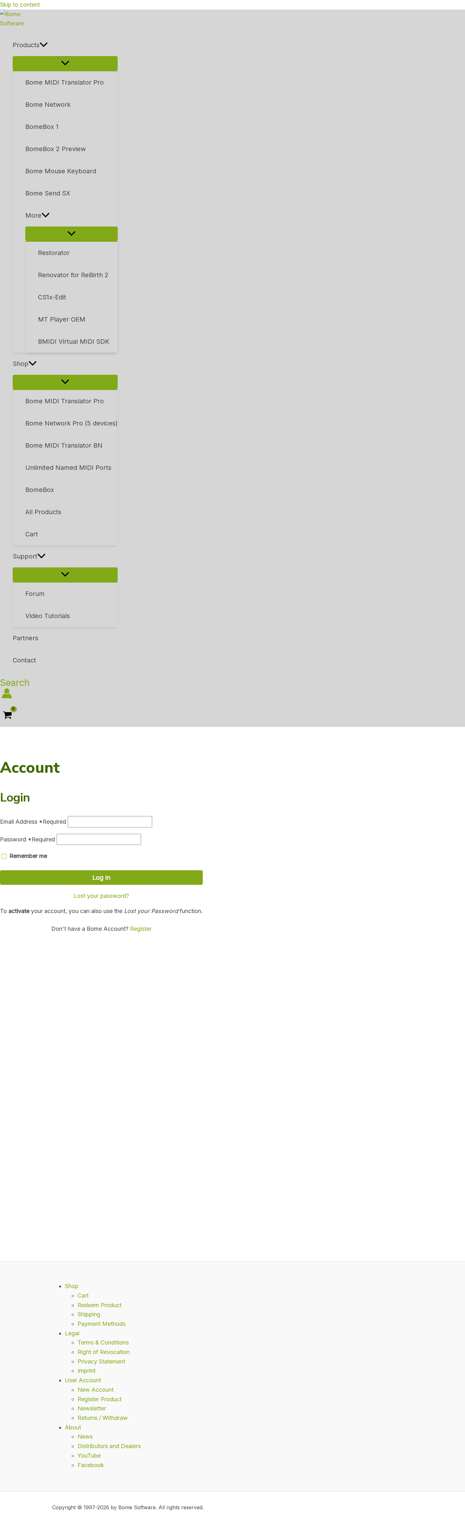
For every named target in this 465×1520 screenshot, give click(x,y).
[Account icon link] (7, 694)
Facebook (91, 1465)
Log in (101, 877)
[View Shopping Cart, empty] (7, 715)
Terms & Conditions (103, 1342)
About (73, 1427)
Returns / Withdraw (103, 1418)
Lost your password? (101, 895)
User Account (83, 1380)
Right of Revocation (104, 1352)
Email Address (33, 821)
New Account (96, 1389)
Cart (83, 1295)
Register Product (99, 1399)
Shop (71, 1286)
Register (141, 928)
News (85, 1436)
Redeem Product (99, 1305)
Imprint (87, 1370)
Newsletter (92, 1408)
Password (27, 839)
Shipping (89, 1314)
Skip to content (20, 4)
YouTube (89, 1455)
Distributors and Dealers (109, 1446)
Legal (72, 1333)
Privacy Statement (101, 1361)
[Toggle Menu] (65, 63)
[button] (44, 45)
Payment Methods (102, 1323)
